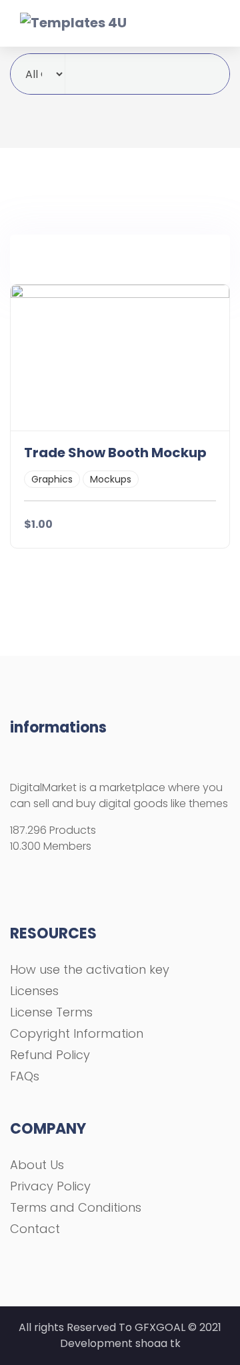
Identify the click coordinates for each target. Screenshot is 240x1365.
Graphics (52, 479)
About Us (37, 1164)
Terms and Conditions (75, 1207)
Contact (35, 1228)
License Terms (51, 1012)
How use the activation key (89, 969)
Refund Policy (50, 1054)
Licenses (34, 990)
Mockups (110, 479)
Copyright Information (76, 1033)
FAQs (24, 1076)
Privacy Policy (50, 1186)
